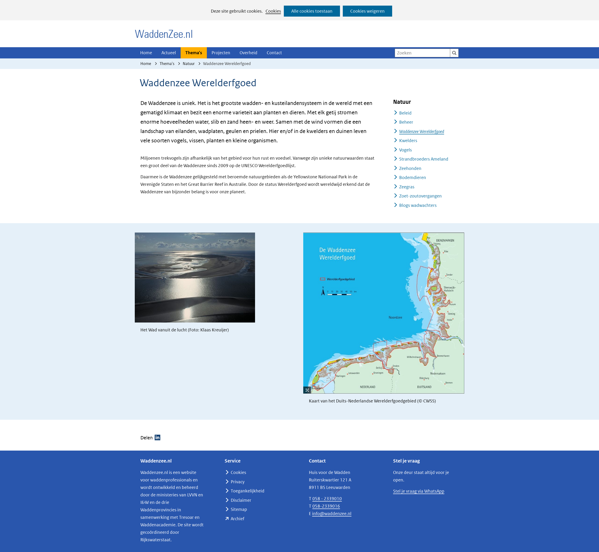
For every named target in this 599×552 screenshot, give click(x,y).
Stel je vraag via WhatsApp (418, 491)
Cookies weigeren (367, 11)
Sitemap (239, 509)
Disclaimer (241, 500)
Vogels (405, 150)
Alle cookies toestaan (311, 11)
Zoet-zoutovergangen (420, 196)
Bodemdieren (412, 177)
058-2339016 (326, 506)
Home (146, 52)
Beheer (406, 122)
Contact (274, 52)
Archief (237, 518)
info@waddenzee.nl (331, 513)
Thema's (193, 52)
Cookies (273, 11)
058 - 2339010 (327, 498)
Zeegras (406, 187)
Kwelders (408, 140)
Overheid (248, 52)
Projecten (221, 52)
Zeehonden (410, 168)
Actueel (168, 52)
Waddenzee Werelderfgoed (421, 131)
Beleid (405, 113)
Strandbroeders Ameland (423, 159)
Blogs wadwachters (418, 205)
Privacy (238, 481)
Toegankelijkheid (247, 491)
